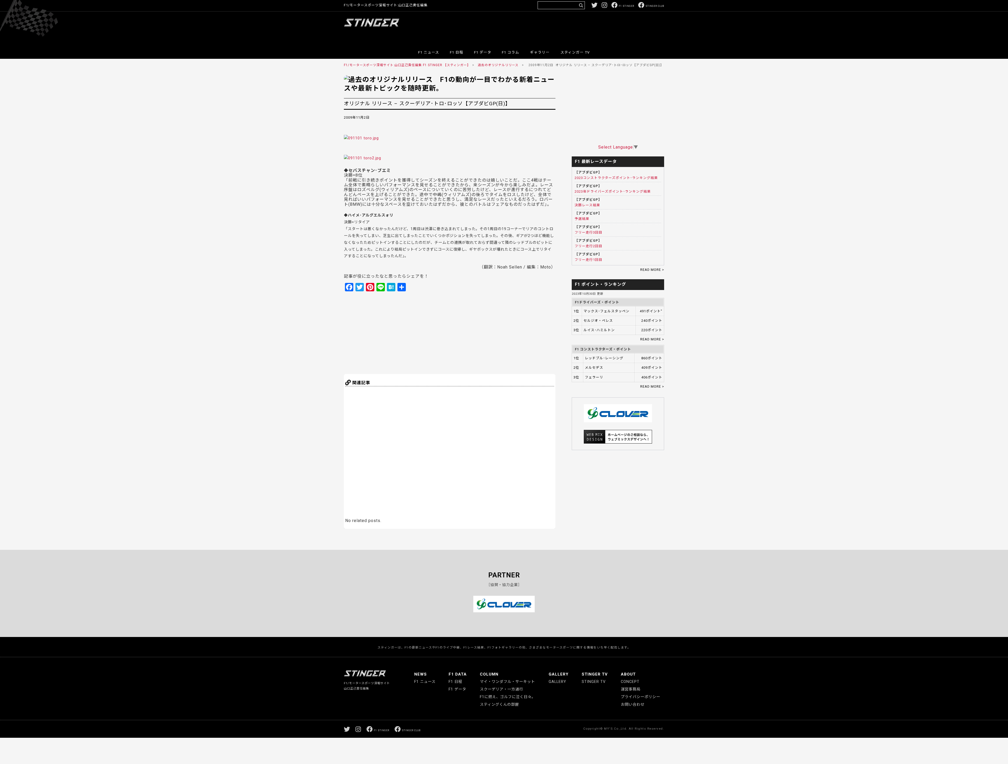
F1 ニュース (428, 52)
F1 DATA (458, 674)
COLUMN (489, 674)
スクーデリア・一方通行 (501, 689)
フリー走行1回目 (588, 260)
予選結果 (582, 219)
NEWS (420, 674)
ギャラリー (540, 52)
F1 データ (482, 52)
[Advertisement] (568, 27)
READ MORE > (652, 270)
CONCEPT (630, 681)
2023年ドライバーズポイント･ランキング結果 (613, 191)
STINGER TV (595, 674)
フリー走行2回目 (588, 246)
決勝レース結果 (587, 205)
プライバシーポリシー (640, 697)
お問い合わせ (632, 704)
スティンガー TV (575, 52)
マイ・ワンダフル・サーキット (507, 681)
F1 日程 (456, 52)
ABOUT (628, 674)
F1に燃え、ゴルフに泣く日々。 (508, 697)
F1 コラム (510, 52)
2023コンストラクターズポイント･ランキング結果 (616, 178)
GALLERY (559, 674)
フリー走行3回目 (588, 232)
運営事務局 (630, 689)
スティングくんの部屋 (499, 704)
